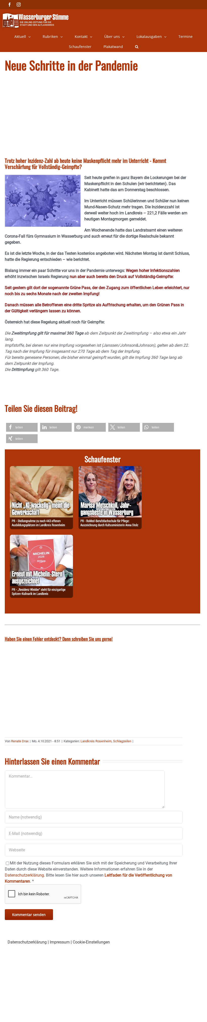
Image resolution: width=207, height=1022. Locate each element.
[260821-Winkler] (41, 537)
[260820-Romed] (110, 469)
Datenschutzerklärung (27, 942)
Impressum (60, 942)
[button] (136, 47)
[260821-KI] (41, 469)
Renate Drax (20, 741)
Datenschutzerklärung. (25, 875)
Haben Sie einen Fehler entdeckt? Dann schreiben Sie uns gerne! (59, 638)
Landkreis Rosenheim (96, 741)
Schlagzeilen (122, 741)
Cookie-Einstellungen (91, 942)
